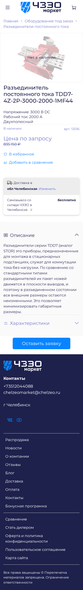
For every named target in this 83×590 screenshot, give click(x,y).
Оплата (12, 489)
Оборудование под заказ (49, 21)
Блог (10, 473)
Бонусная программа (26, 506)
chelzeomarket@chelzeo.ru (31, 392)
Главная (10, 21)
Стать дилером (19, 527)
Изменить (47, 189)
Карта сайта (16, 558)
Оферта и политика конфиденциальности (26, 538)
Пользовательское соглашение (35, 549)
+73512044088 (18, 386)
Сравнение (16, 519)
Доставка (14, 481)
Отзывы (13, 464)
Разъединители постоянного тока (36, 26)
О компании (17, 456)
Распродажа (17, 440)
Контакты (14, 498)
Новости (13, 448)
